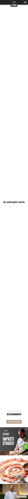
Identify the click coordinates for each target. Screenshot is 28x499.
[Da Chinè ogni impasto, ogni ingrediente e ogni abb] (14, 441)
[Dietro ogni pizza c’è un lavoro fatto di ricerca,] (14, 470)
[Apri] (24, 2)
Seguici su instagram (14, 422)
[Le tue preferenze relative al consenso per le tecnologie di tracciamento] (20, 496)
